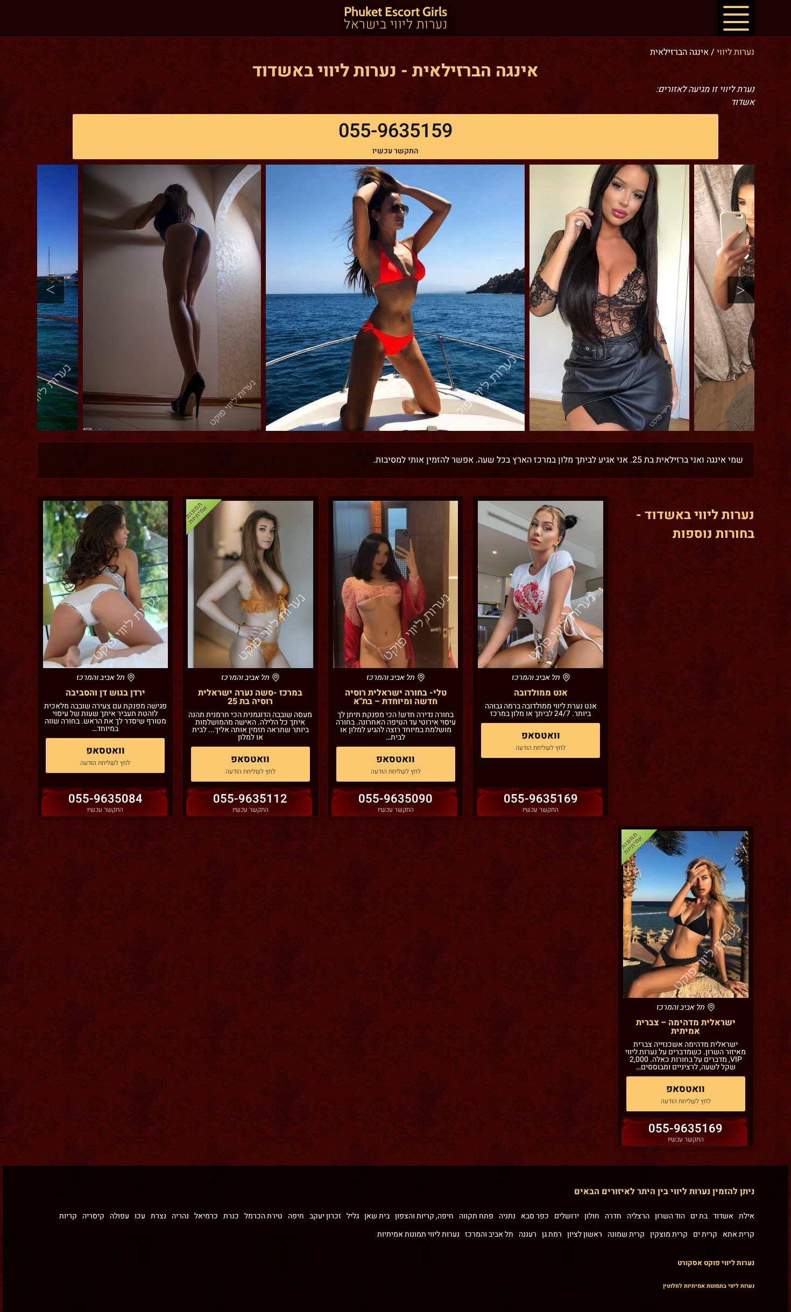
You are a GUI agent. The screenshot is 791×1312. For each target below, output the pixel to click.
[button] (736, 18)
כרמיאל (206, 1216)
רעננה (527, 1234)
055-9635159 (395, 131)
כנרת (231, 1216)
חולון (591, 1216)
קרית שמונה (626, 1234)
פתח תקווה (476, 1216)
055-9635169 (541, 798)
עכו (140, 1216)
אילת (746, 1216)
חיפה (296, 1216)
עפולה (119, 1216)
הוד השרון (670, 1216)
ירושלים (566, 1216)
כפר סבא (535, 1216)
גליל (353, 1216)
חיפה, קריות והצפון (424, 1216)
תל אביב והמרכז (489, 1234)
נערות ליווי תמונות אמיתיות (418, 1234)
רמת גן (552, 1234)
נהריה (180, 1216)
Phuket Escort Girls (395, 19)
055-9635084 (105, 798)
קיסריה (93, 1216)
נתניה (507, 1216)
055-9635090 (395, 798)
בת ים (699, 1216)
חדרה (613, 1216)
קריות (68, 1216)
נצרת (158, 1216)
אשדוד (723, 1216)
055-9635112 (250, 798)
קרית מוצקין (669, 1234)
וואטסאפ (540, 735)
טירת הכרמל (263, 1216)
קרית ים (705, 1234)
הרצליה (638, 1216)
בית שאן (377, 1216)
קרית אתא (738, 1234)
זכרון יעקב (325, 1216)
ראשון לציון (584, 1234)
